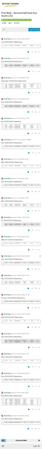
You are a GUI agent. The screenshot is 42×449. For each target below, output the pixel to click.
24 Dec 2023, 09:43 (23, 256)
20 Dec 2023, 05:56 (23, 314)
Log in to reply (34, 29)
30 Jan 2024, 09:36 (23, 39)
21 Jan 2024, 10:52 (23, 99)
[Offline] (2, 39)
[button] (3, 446)
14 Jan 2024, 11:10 (23, 139)
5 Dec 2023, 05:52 (23, 415)
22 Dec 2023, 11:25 (23, 295)
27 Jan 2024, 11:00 (23, 78)
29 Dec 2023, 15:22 (23, 217)
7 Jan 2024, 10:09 (22, 178)
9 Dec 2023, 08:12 (23, 392)
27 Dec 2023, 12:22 (23, 236)
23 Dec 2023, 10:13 (23, 275)
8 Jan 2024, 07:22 (23, 159)
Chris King (7, 39)
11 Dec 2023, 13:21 (23, 354)
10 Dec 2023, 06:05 (23, 373)
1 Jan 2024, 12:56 (22, 198)
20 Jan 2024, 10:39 (23, 118)
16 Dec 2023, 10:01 (23, 333)
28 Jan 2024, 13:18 (23, 58)
